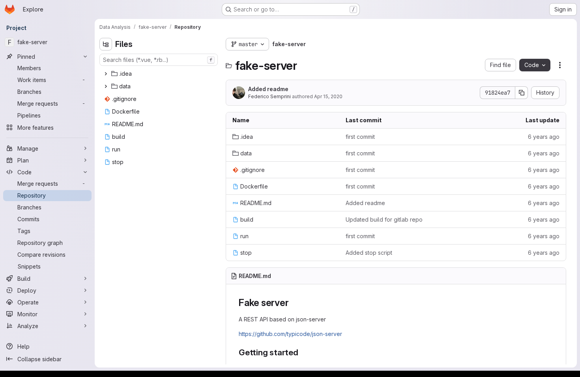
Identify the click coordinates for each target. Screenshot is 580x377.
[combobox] (158, 60)
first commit (360, 136)
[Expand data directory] (105, 86)
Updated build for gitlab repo (384, 219)
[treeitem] (159, 73)
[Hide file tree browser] (105, 44)
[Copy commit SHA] (521, 92)
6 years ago (543, 136)
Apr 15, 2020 (328, 96)
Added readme (268, 89)
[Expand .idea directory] (105, 73)
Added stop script (369, 252)
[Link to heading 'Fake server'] (293, 302)
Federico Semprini (269, 96)
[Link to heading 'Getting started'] (302, 352)
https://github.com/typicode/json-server (290, 333)
